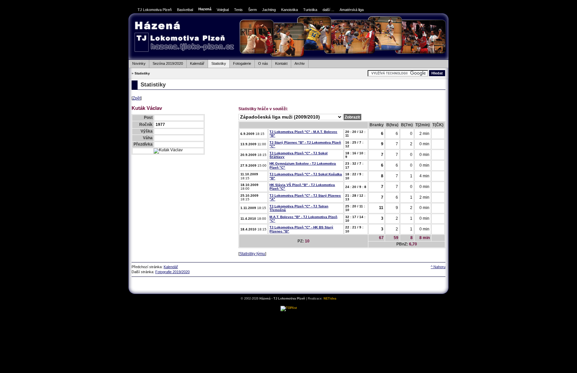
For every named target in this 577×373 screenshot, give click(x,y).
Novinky (137, 62)
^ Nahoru (438, 267)
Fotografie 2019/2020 (172, 272)
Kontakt (279, 62)
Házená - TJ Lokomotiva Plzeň (184, 37)
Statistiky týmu (252, 253)
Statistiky (217, 62)
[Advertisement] (288, 285)
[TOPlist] (288, 308)
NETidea (330, 298)
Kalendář (195, 62)
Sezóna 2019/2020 (166, 62)
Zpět (137, 98)
